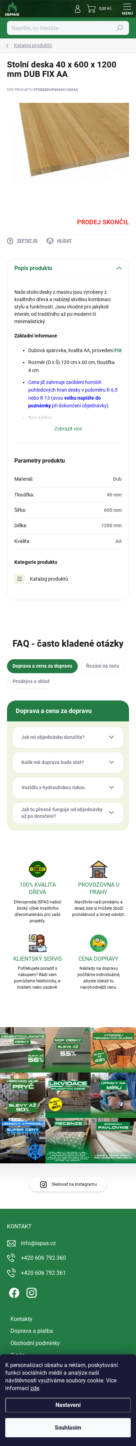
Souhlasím (68, 1427)
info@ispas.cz (38, 1243)
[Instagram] (30, 1292)
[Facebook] (13, 1292)
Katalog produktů (49, 579)
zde (34, 1388)
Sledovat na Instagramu (74, 1184)
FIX (118, 350)
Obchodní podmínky (35, 1343)
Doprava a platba (31, 1331)
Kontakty (21, 1319)
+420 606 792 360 (43, 1258)
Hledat (120, 28)
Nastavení (68, 1405)
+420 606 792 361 (43, 1273)
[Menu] (127, 8)
